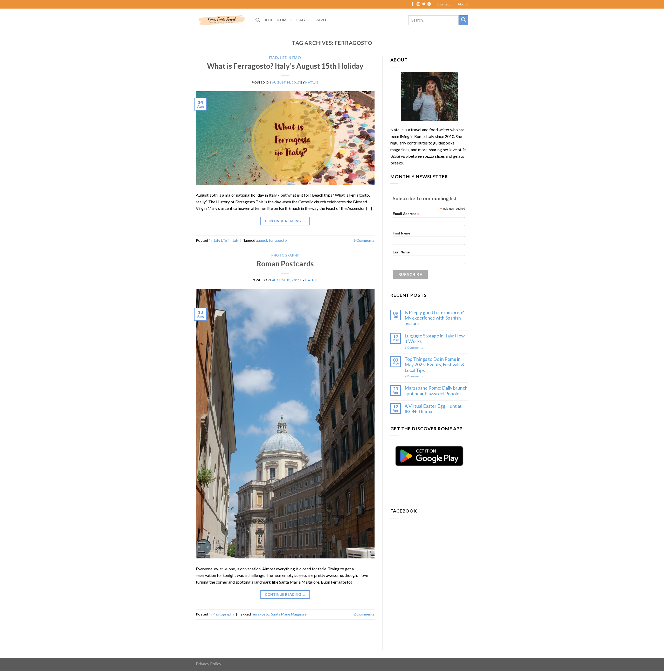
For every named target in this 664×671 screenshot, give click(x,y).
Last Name (401, 252)
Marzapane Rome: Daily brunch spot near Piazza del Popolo (436, 390)
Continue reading (285, 221)
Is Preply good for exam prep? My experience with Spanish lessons (434, 318)
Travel (320, 20)
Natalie (311, 82)
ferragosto (278, 240)
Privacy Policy (208, 663)
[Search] (257, 20)
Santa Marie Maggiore (289, 614)
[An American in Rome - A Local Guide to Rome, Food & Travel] (222, 20)
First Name (401, 233)
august (261, 240)
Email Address (406, 214)
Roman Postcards (285, 263)
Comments (364, 240)
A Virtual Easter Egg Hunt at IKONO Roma (433, 408)
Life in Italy (290, 58)
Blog (269, 20)
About (463, 4)
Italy (301, 20)
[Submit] (463, 20)
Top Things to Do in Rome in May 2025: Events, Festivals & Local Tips (435, 364)
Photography (285, 255)
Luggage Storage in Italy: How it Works (435, 338)
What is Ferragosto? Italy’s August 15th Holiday (285, 65)
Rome (282, 20)
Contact (444, 4)
